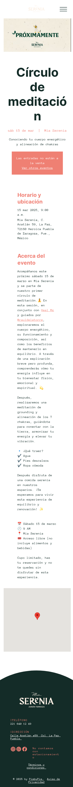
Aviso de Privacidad (44, 780)
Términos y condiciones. (36, 766)
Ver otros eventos (37, 168)
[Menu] (63, 9)
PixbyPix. (36, 779)
